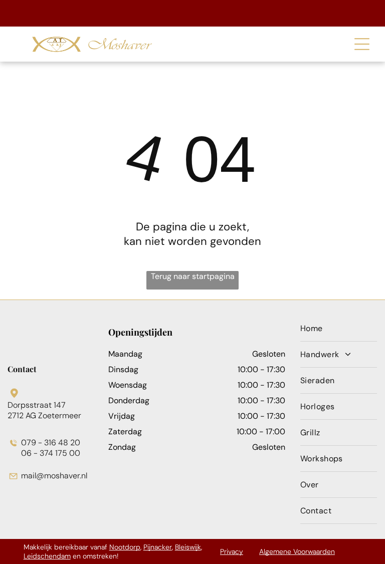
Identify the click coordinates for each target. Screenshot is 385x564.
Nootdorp (124, 546)
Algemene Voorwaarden (297, 551)
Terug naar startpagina (193, 276)
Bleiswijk (188, 546)
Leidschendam (47, 555)
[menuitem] (338, 329)
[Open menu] (361, 44)
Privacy (231, 551)
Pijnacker (157, 546)
